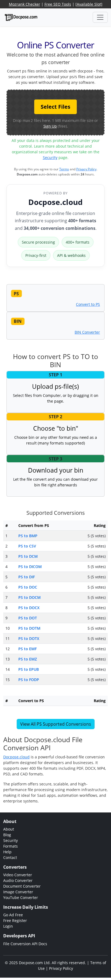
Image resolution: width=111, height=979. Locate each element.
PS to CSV (27, 546)
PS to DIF (26, 576)
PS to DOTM (29, 628)
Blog (7, 834)
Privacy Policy (86, 169)
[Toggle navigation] (100, 17)
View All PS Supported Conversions (55, 724)
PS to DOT (27, 617)
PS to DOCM (29, 597)
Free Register (15, 920)
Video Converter (17, 874)
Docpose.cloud (55, 202)
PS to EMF (27, 648)
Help (7, 851)
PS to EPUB (28, 669)
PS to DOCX (29, 607)
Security (50, 157)
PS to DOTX (28, 638)
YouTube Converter (20, 897)
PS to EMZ (27, 659)
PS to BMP (27, 535)
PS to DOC (27, 587)
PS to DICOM (30, 566)
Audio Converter (18, 880)
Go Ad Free (13, 914)
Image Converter (18, 891)
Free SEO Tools (57, 4)
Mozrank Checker (24, 4)
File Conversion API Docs (25, 943)
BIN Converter (87, 332)
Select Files (55, 106)
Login (8, 926)
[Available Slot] (88, 4)
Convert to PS (88, 304)
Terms (64, 169)
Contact (10, 857)
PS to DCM (28, 556)
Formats (10, 846)
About (8, 829)
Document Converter (22, 886)
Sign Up (50, 126)
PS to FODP (28, 679)
